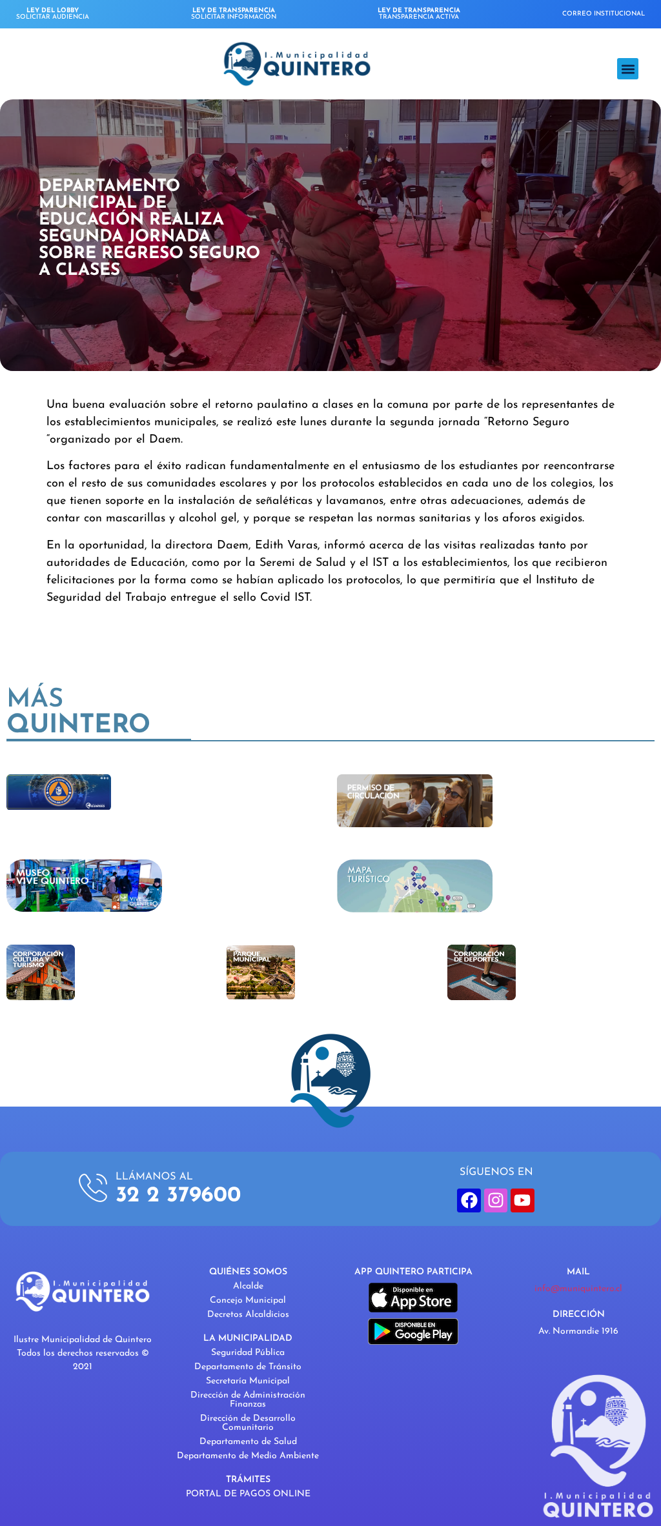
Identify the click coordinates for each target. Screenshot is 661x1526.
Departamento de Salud (248, 1442)
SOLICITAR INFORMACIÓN (233, 14)
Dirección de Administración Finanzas (247, 1399)
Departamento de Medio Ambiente (248, 1456)
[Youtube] (522, 1200)
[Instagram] (495, 1200)
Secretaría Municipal (248, 1381)
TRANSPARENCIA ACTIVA (419, 14)
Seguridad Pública (248, 1353)
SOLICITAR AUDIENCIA (52, 14)
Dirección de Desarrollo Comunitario (248, 1423)
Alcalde (248, 1286)
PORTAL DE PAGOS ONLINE (248, 1494)
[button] (627, 68)
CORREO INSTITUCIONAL (603, 13)
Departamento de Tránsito (247, 1367)
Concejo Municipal (248, 1300)
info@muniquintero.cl (578, 1289)
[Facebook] (468, 1200)
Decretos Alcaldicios (248, 1315)
